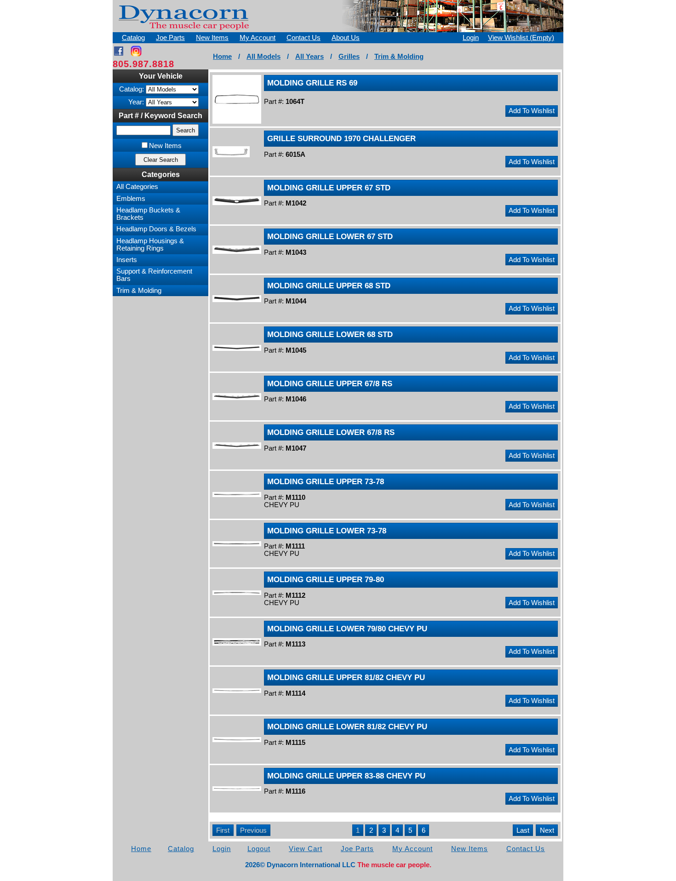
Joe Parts (170, 37)
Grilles (349, 56)
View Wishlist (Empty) (521, 37)
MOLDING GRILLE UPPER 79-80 (325, 579)
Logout (258, 848)
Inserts (126, 259)
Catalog (133, 37)
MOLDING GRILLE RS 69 (312, 82)
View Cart (305, 848)
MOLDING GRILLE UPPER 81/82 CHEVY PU (346, 677)
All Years (309, 56)
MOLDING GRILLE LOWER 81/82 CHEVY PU (347, 726)
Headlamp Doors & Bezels (156, 229)
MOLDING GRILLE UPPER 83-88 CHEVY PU (346, 775)
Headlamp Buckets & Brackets (148, 213)
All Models (263, 56)
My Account (257, 37)
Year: (136, 102)
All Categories (137, 186)
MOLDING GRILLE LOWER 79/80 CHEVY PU (347, 628)
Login (471, 37)
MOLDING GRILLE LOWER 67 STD (330, 236)
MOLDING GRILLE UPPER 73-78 (325, 481)
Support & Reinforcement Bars (154, 275)
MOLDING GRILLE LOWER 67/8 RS (331, 432)
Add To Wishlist (532, 110)
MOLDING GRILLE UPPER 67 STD (328, 187)
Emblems (130, 198)
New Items (212, 37)
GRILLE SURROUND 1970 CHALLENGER (341, 138)
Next (547, 830)
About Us (346, 37)
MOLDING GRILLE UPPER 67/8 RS (329, 383)
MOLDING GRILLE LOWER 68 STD (330, 334)
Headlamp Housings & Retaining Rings (150, 244)
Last (522, 830)
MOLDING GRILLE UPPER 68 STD (328, 285)
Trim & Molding (399, 56)
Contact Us (303, 37)
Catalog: (131, 89)
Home (222, 56)
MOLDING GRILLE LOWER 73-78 (326, 530)
